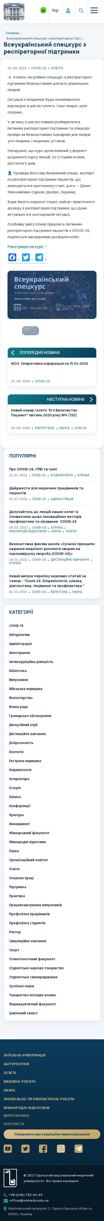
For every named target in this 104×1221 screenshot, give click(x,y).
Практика (17, 896)
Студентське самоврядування (33, 977)
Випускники (18, 680)
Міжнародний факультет (29, 833)
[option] (52, 296)
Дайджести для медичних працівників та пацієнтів (46, 490)
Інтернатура (19, 779)
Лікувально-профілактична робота (39, 1099)
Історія (15, 788)
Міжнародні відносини (27, 531)
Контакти (14, 1123)
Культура (16, 815)
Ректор (15, 932)
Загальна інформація (25, 1055)
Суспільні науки (21, 986)
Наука (64, 428)
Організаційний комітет (28, 860)
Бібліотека (44, 428)
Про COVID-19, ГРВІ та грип (33, 469)
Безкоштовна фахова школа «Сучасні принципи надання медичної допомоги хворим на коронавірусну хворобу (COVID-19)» (52, 549)
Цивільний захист (23, 1013)
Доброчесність (21, 743)
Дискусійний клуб (23, 725)
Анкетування (19, 653)
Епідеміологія (62, 475)
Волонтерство (21, 698)
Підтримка (17, 887)
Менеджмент (19, 824)
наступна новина (65, 399)
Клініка (83, 475)
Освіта (57, 68)
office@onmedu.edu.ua (29, 1200)
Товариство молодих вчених (32, 995)
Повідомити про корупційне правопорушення (52, 1134)
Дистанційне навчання (70, 559)
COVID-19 (38, 68)
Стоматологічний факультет (32, 959)
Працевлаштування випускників (35, 905)
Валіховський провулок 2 (29, 1208)
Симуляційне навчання (27, 941)
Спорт (14, 950)
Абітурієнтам (19, 635)
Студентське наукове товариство (36, 968)
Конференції (19, 806)
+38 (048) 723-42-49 (25, 1195)
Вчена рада (18, 707)
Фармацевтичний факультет (32, 1004)
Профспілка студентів (27, 923)
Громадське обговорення (30, 716)
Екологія (16, 752)
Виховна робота (20, 1081)
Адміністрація (62, 499)
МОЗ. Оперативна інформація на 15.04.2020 (49, 363)
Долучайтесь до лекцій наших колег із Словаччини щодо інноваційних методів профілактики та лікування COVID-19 (45, 516)
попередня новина (40, 352)
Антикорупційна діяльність (31, 662)
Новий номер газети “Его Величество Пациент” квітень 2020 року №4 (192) (44, 412)
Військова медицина (25, 689)
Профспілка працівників (29, 914)
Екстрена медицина (25, 761)
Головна (12, 33)
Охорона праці (21, 878)
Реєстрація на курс (25, 246)
